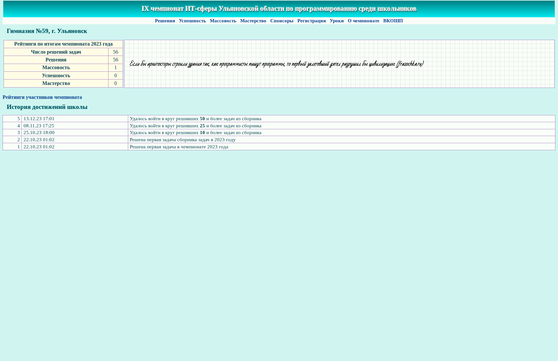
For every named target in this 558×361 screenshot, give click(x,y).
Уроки (336, 20)
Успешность (192, 20)
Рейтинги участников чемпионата (42, 97)
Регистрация (311, 20)
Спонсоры (282, 20)
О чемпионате (363, 20)
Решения (165, 20)
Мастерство (253, 20)
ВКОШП (393, 20)
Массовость (223, 20)
